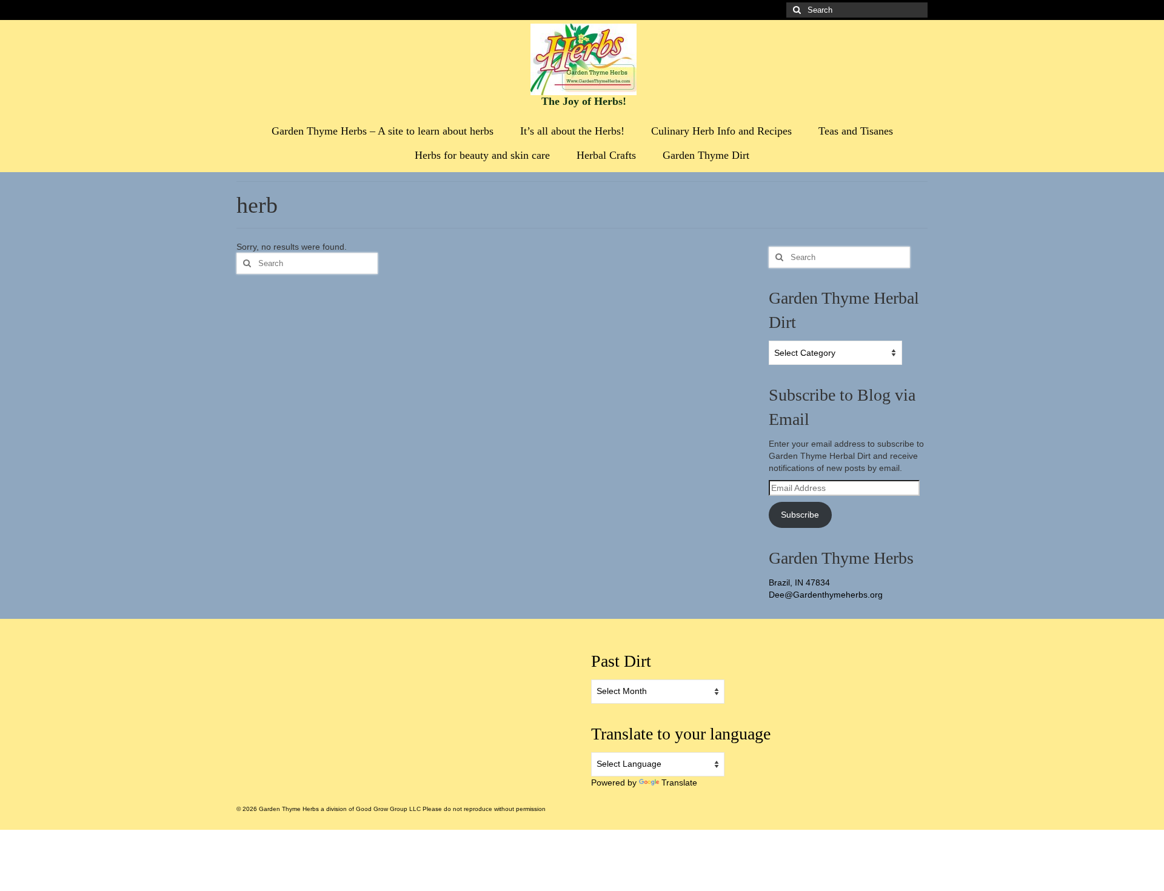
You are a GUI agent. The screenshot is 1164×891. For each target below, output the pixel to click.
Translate (679, 782)
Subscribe (800, 514)
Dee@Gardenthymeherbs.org (826, 594)
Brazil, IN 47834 (799, 582)
